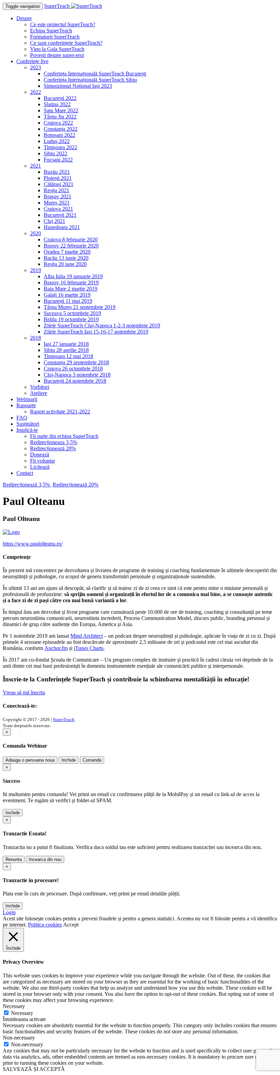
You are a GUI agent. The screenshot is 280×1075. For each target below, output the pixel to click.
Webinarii (26, 399)
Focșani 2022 (58, 159)
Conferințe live (32, 61)
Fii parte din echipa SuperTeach (64, 436)
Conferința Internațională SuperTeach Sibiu (90, 80)
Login (9, 912)
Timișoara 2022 (60, 147)
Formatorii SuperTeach (55, 37)
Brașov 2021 (57, 196)
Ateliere (38, 393)
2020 (35, 233)
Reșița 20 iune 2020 (65, 264)
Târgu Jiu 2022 (60, 116)
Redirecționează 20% (53, 448)
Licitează (40, 467)
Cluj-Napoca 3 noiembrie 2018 (77, 375)
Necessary (22, 1013)
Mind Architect (86, 636)
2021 (35, 166)
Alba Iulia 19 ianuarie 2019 (73, 276)
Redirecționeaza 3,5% (53, 442)
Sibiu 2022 (55, 153)
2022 (35, 92)
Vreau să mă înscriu (24, 692)
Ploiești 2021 (58, 178)
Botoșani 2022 (59, 135)
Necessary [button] (14, 1006)
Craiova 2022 (58, 123)
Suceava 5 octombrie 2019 (72, 313)
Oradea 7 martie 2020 (67, 252)
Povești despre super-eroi (57, 55)
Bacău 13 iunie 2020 (66, 258)
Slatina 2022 (57, 104)
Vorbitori (39, 387)
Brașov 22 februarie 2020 (71, 246)
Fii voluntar (42, 461)
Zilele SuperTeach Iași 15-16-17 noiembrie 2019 (96, 332)
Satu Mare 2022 (61, 110)
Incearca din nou (45, 859)
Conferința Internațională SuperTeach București (95, 73)
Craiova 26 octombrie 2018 (73, 368)
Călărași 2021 (58, 184)
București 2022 (60, 98)
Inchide (68, 760)
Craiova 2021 (58, 209)
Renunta (13, 859)
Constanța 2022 (61, 129)
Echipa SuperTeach (51, 30)
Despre (24, 18)
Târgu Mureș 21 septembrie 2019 (79, 307)
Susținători (27, 424)
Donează (39, 454)
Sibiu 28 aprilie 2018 (66, 350)
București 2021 (60, 215)
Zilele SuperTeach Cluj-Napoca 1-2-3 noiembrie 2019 (102, 325)
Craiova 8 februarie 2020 (71, 239)
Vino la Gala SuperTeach (57, 49)
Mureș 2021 (57, 203)
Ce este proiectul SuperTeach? (62, 24)
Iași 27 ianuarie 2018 (66, 344)
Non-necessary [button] (19, 1038)
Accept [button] (71, 925)
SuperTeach (63, 719)
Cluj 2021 (54, 221)
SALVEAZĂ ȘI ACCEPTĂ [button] (34, 1069)
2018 (35, 338)
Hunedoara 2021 (62, 227)
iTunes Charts (88, 648)
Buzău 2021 (57, 172)
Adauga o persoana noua (30, 760)
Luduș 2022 (57, 141)
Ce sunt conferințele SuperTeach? (66, 43)
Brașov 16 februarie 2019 (71, 282)
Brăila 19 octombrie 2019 (71, 319)
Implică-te (27, 430)
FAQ (21, 418)
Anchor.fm (56, 648)
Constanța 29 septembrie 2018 (76, 362)
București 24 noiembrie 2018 (75, 381)
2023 (35, 67)
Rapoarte (26, 405)
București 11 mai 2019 (68, 301)
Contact (24, 473)
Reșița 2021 (56, 190)
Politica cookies (45, 925)
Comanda (92, 760)
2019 (35, 270)
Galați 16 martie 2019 (67, 295)
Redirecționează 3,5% (27, 484)
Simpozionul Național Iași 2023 (78, 86)
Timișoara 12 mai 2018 (68, 356)
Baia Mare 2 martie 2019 (70, 289)
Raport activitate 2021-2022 (60, 411)
